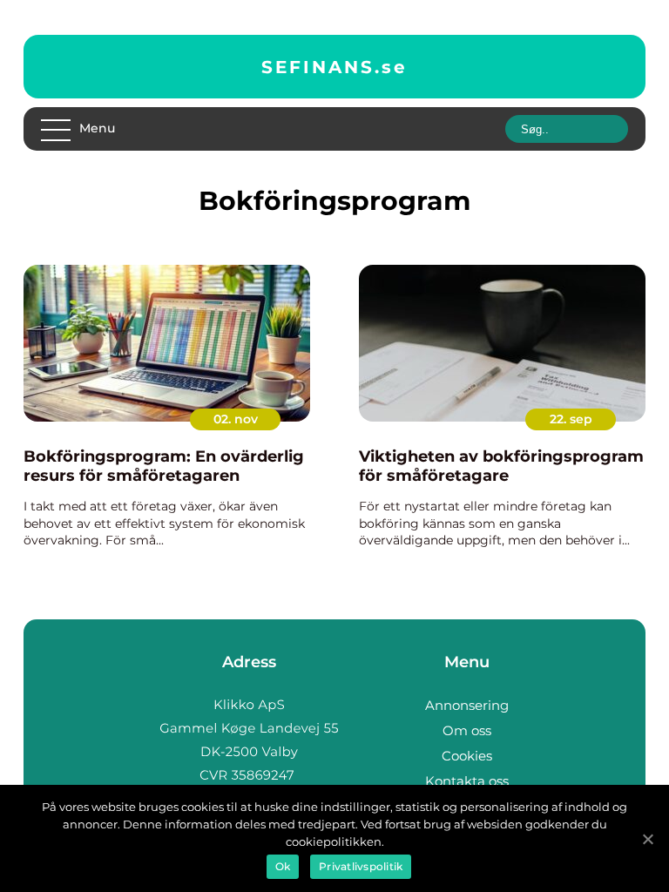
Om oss (467, 730)
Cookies (467, 755)
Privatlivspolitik (360, 866)
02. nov (235, 419)
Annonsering (467, 705)
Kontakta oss (467, 781)
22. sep (571, 419)
